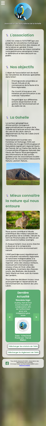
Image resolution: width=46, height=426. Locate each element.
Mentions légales (24, 365)
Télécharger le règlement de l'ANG (23, 352)
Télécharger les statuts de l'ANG (23, 346)
